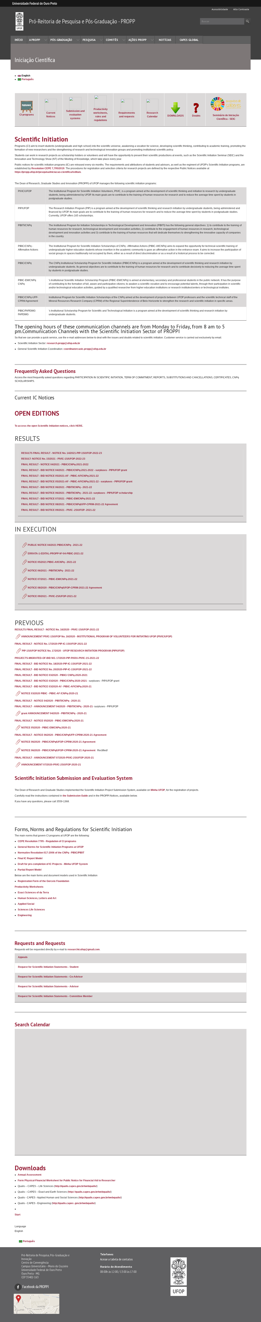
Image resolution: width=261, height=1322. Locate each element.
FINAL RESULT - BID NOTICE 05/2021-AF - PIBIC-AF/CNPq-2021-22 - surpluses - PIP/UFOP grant (76, 481)
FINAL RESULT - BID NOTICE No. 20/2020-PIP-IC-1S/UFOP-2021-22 (53, 669)
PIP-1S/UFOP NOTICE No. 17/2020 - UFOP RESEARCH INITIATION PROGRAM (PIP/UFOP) (73, 650)
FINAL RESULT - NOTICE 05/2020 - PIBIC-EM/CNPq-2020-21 (49, 720)
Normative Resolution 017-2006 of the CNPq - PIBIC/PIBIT (51, 852)
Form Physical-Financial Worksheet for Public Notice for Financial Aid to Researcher (66, 1180)
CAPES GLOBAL (189, 40)
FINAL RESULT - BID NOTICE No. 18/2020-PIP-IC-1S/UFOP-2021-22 (53, 663)
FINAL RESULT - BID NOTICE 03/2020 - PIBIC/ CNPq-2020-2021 (51, 675)
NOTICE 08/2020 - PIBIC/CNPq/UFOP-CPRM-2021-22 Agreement (65, 587)
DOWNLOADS (175, 115)
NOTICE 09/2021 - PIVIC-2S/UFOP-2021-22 (52, 596)
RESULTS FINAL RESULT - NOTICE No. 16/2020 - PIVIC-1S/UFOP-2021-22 (57, 629)
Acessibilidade (219, 9)
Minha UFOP (158, 790)
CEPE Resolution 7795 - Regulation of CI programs (47, 841)
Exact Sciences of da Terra (33, 892)
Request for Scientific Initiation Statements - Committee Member (55, 996)
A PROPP (34, 40)
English (25, 75)
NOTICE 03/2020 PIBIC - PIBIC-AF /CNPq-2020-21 (50, 693)
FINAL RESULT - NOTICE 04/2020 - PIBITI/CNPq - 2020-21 (48, 700)
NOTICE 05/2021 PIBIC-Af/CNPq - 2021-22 (52, 562)
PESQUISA (89, 40)
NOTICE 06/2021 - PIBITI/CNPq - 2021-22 (51, 570)
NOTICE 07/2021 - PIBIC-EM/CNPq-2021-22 (53, 579)
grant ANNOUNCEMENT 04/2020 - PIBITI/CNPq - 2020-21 (54, 713)
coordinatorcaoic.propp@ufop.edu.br (85, 349)
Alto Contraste (241, 9)
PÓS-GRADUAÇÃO (61, 40)
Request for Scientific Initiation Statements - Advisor (48, 986)
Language (20, 1226)
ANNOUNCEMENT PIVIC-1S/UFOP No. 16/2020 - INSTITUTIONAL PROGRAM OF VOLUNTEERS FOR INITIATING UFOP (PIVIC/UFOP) (96, 636)
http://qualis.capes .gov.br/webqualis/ (73, 1203)
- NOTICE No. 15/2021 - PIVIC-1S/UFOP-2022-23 (58, 458)
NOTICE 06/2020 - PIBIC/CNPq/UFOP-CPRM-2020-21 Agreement (58, 741)
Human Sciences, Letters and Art (37, 898)
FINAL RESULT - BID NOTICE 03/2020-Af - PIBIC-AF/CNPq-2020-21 (53, 686)
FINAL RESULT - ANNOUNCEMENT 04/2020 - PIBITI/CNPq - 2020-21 (54, 706)
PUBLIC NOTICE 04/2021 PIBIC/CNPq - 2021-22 (55, 545)
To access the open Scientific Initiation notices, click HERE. (49, 425)
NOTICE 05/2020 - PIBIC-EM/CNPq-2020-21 (46, 727)
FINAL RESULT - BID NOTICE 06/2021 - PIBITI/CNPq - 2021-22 (56, 487)
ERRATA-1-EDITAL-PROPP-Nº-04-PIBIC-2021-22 (55, 553)
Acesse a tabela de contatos (116, 1259)
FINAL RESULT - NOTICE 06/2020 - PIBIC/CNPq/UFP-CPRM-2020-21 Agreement (60, 734)
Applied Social (26, 903)
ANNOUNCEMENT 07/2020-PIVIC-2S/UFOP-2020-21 (51, 764)
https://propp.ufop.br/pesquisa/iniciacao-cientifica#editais (48, 172)
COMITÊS (112, 40)
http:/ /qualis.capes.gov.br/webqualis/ (89, 1191)
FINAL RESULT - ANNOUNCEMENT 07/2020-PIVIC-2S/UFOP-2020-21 (54, 757)
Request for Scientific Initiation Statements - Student (48, 967)
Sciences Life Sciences (31, 909)
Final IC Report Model (30, 858)
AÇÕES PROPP (137, 40)
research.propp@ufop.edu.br (63, 343)
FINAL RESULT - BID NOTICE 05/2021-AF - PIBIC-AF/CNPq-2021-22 (60, 475)
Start (17, 1214)
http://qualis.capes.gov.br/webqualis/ (76, 1186)
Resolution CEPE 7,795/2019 (47, 168)
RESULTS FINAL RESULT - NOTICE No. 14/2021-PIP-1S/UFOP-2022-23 (61, 453)
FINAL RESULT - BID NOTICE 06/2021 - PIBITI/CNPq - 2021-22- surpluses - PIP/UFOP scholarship (77, 493)
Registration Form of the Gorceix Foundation (43, 881)
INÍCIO (19, 40)
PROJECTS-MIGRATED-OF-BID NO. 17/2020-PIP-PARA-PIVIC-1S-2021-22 (57, 658)
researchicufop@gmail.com (83, 949)
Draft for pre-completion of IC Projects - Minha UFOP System (53, 864)
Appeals (23, 957)
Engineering (25, 915)
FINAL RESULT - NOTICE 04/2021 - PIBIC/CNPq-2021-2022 (54, 464)
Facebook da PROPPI (35, 1286)
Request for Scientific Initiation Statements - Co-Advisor (50, 976)
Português (27, 79)
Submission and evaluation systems (75, 115)
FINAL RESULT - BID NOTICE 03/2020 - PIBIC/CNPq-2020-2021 (51, 680)
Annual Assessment (29, 1174)
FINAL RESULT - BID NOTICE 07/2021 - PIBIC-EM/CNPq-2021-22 (58, 498)
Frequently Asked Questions (45, 371)
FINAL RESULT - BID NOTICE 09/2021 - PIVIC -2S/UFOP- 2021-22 (58, 510)
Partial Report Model (29, 869)
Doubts (196, 115)
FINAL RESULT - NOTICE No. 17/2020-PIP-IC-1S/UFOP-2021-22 (51, 643)
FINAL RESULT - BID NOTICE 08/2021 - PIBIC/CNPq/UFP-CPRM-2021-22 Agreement (69, 504)
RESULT (26, 458)
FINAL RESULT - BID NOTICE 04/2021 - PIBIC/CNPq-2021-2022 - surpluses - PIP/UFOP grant (74, 470)
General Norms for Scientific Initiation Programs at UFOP (51, 847)
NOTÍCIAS (165, 40)
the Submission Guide (75, 795)
